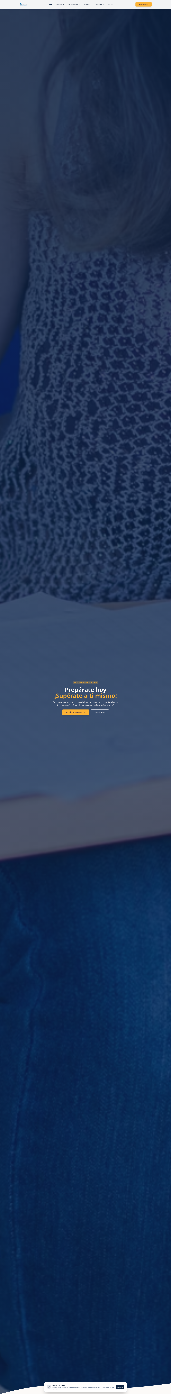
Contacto (110, 4)
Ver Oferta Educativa (74, 712)
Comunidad (98, 4)
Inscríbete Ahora (143, 4)
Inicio (50, 4)
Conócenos (59, 4)
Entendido (120, 1387)
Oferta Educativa (73, 4)
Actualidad (87, 4)
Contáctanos (100, 712)
